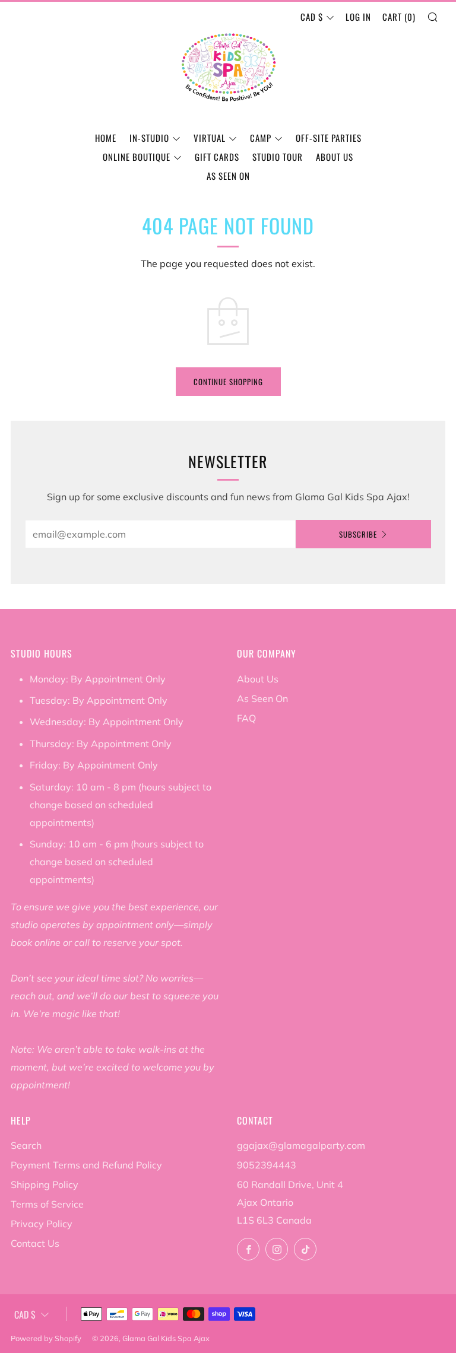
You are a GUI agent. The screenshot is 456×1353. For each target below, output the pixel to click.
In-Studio (149, 137)
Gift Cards (217, 156)
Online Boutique (136, 156)
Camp (260, 137)
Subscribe (358, 534)
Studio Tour (277, 156)
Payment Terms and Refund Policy (86, 1165)
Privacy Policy (41, 1224)
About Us (334, 156)
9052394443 (266, 1165)
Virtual (210, 137)
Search (26, 1145)
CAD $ (311, 16)
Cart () (399, 16)
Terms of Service (47, 1204)
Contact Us (35, 1243)
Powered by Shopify (46, 1338)
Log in (358, 16)
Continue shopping (228, 382)
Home (105, 137)
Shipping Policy (44, 1184)
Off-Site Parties (329, 137)
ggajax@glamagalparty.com (301, 1145)
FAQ (246, 718)
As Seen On (228, 175)
